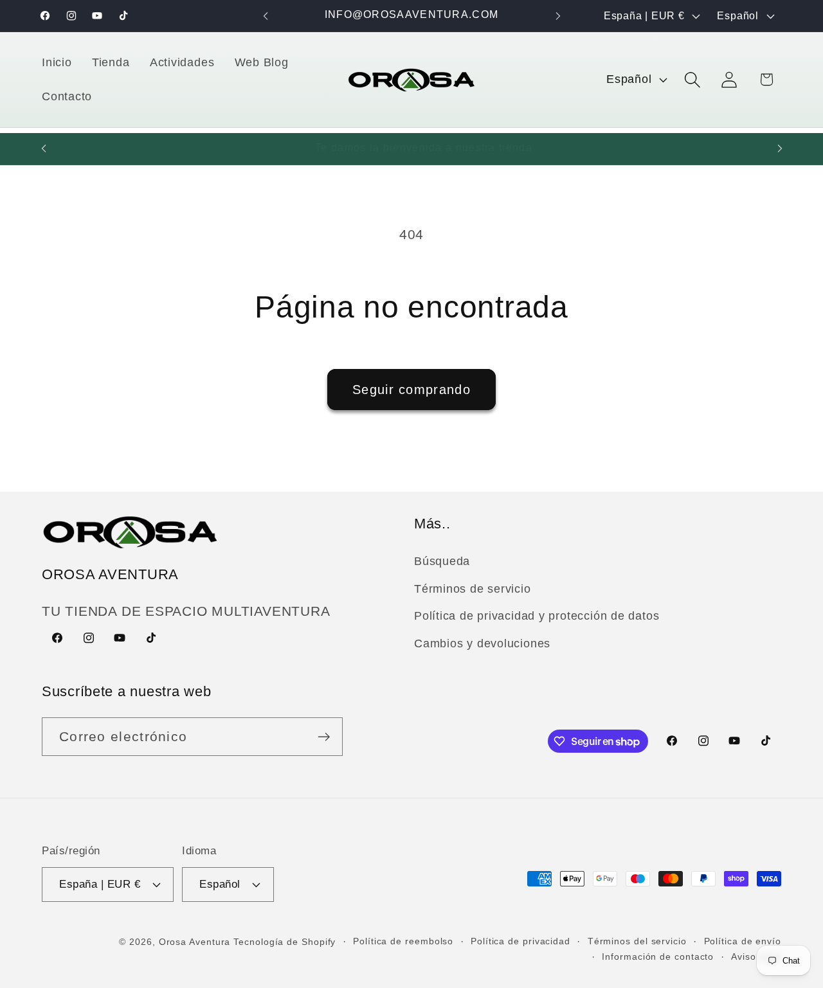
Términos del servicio (637, 941)
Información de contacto (658, 956)
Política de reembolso (403, 941)
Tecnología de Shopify (284, 942)
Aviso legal (756, 956)
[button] (692, 79)
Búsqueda (442, 561)
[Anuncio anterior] (265, 15)
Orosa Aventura (196, 942)
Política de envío (742, 941)
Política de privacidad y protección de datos (536, 615)
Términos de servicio (472, 588)
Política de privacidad (520, 941)
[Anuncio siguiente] (558, 15)
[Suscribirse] (323, 737)
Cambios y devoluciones (482, 643)
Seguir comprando (411, 389)
